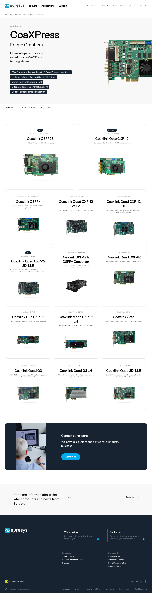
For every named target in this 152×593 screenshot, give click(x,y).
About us (102, 6)
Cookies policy (141, 589)
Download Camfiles (115, 559)
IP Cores (65, 563)
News (109, 6)
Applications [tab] (48, 5)
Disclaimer (110, 589)
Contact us (133, 6)
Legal (77, 589)
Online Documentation (116, 563)
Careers (123, 6)
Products (18, 15)
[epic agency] (6, 589)
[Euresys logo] (16, 530)
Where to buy (91, 6)
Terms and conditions (92, 589)
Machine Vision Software (72, 559)
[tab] (22, 107)
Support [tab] (63, 5)
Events (115, 6)
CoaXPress (40, 15)
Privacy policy (125, 589)
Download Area (113, 556)
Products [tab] (32, 5)
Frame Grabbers (28, 15)
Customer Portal (114, 566)
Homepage (9, 15)
